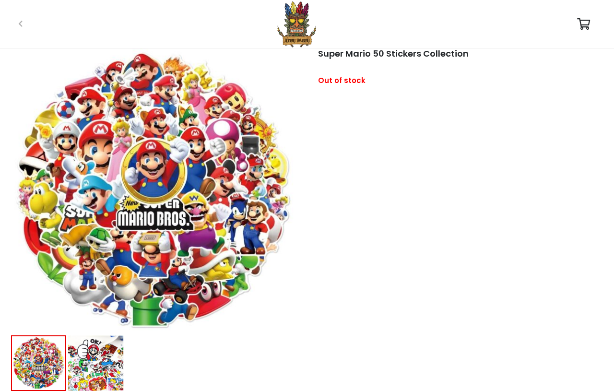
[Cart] (583, 24)
